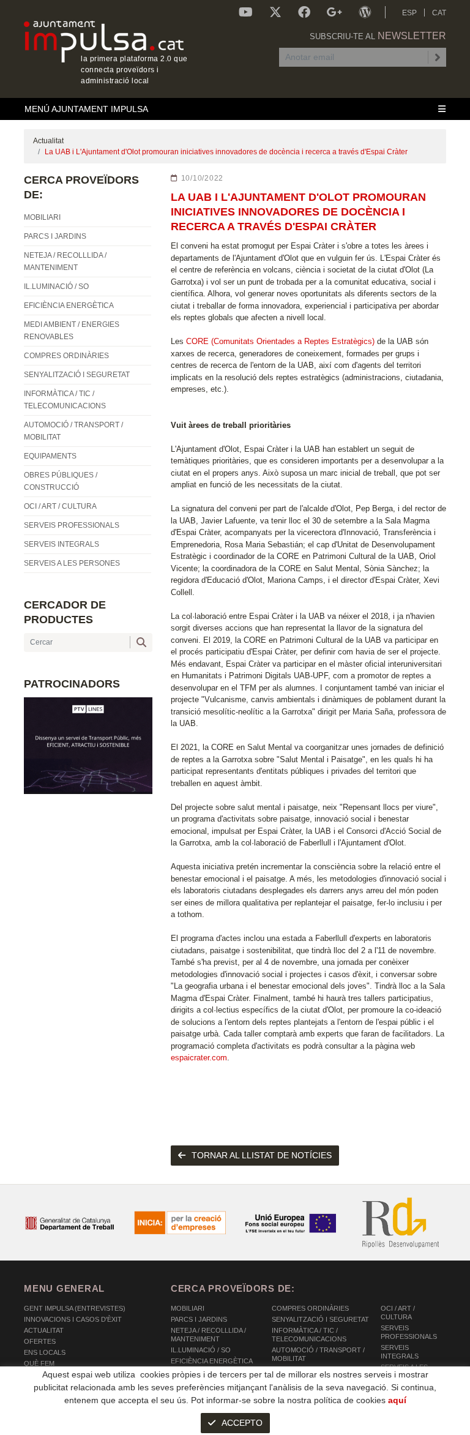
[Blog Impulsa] (365, 12)
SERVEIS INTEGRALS (400, 1352)
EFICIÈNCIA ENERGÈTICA (212, 1361)
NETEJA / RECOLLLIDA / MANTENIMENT (208, 1335)
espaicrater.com (199, 1057)
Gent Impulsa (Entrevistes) (74, 1308)
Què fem (39, 1363)
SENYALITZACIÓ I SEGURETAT (320, 1319)
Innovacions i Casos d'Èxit (73, 1319)
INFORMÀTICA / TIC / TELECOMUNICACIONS (309, 1335)
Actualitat (48, 141)
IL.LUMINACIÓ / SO (201, 1350)
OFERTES (40, 1341)
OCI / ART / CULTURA (398, 1313)
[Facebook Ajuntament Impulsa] (304, 12)
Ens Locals (44, 1352)
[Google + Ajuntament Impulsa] (334, 12)
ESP (409, 13)
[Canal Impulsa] (246, 12)
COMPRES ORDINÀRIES (310, 1308)
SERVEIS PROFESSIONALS (409, 1332)
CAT (439, 13)
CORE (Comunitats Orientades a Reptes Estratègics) (280, 341)
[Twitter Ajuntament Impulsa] (275, 12)
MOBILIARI (187, 1308)
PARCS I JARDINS (199, 1319)
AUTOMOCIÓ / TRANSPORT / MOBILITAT (318, 1354)
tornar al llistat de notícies (262, 1155)
